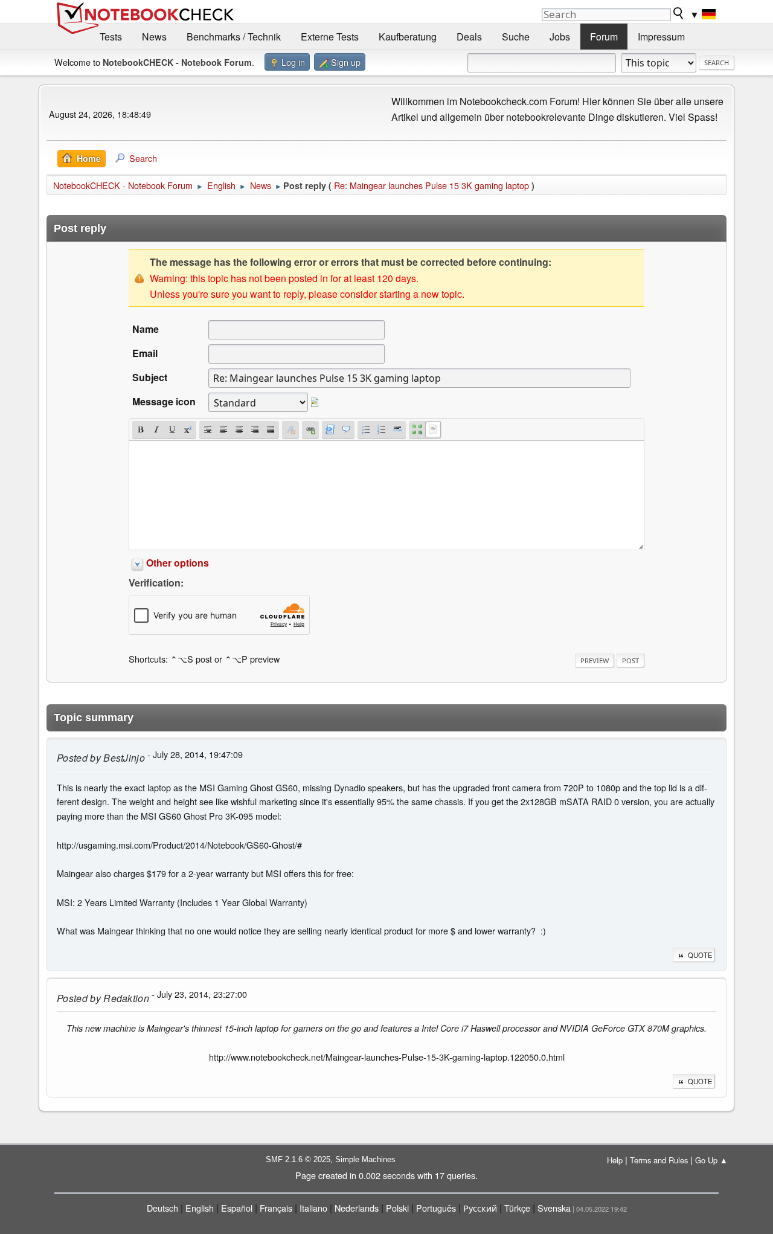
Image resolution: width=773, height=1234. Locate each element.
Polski (397, 1207)
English (199, 1207)
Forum (604, 36)
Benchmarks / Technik (234, 36)
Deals (469, 36)
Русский (480, 1207)
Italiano (313, 1207)
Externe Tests (330, 36)
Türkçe (517, 1207)
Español (236, 1207)
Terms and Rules (659, 1160)
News (154, 36)
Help (615, 1160)
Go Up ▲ (711, 1160)
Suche (516, 36)
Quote (700, 955)
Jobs (560, 36)
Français (276, 1207)
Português (436, 1207)
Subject (149, 377)
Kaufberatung (408, 36)
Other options (177, 563)
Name (145, 329)
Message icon (164, 401)
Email (145, 353)
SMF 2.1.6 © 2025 (298, 1159)
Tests (111, 36)
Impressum (661, 36)
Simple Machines (365, 1159)
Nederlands (357, 1207)
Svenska (554, 1207)
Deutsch (162, 1207)
